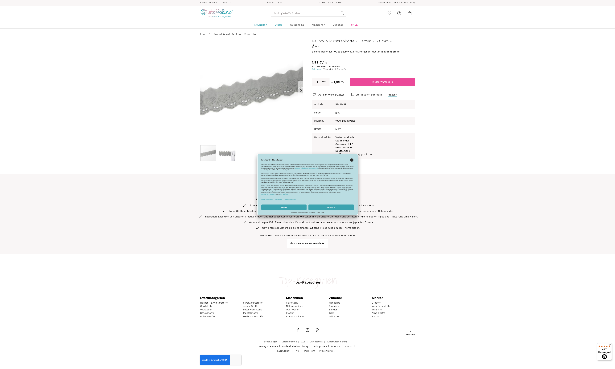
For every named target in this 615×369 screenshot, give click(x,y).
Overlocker (292, 309)
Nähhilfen (334, 316)
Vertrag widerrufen (268, 346)
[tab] (307, 25)
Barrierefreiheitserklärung (295, 346)
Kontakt (349, 346)
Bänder (333, 309)
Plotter (290, 313)
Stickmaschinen (295, 316)
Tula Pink (377, 309)
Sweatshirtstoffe (253, 302)
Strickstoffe (207, 313)
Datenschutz (316, 342)
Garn (331, 313)
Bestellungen (270, 342)
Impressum (309, 351)
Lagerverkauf (283, 351)
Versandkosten (289, 342)
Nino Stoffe (378, 313)
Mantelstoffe (250, 313)
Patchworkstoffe (252, 309)
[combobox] (308, 13)
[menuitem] (262, 24)
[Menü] (610, 345)
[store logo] (216, 13)
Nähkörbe (334, 302)
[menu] (307, 24)
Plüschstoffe (207, 316)
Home (202, 34)
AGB (303, 342)
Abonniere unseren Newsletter (307, 243)
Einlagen (334, 306)
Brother (376, 302)
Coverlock (292, 302)
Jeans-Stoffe (250, 306)
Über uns (335, 346)
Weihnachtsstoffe (253, 316)
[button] (296, 90)
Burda (375, 316)
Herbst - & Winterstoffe (214, 302)
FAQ (297, 351)
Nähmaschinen (294, 306)
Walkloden (206, 309)
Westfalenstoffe (381, 306)
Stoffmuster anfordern (369, 94)
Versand (336, 66)
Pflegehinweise (327, 351)
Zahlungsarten (319, 346)
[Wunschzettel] (389, 13)
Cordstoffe (206, 306)
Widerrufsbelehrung (337, 342)
